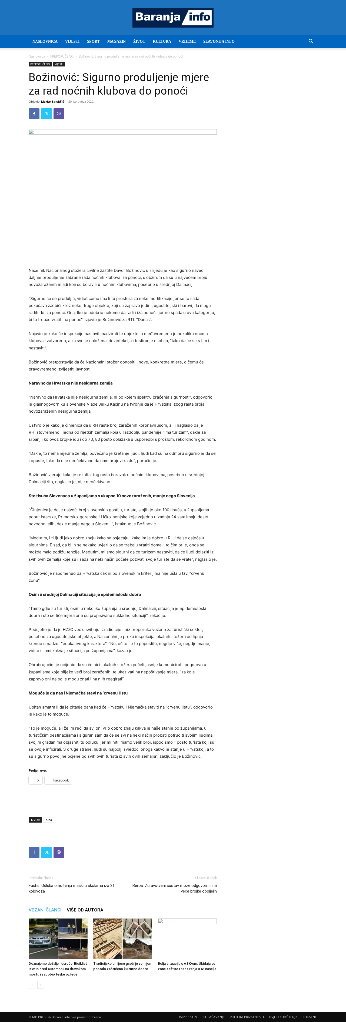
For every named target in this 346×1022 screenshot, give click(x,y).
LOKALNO (310, 1017)
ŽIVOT (139, 41)
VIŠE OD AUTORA (85, 910)
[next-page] (40, 985)
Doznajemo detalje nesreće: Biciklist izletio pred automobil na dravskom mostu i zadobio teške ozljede (58, 968)
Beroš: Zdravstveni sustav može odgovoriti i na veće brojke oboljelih (174, 888)
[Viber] (59, 113)
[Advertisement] (122, 799)
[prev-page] (32, 985)
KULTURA (162, 41)
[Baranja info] (173, 18)
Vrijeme (187, 41)
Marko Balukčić (52, 101)
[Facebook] (34, 113)
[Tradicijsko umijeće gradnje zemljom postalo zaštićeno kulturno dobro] (122, 939)
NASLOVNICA (45, 41)
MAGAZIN (116, 41)
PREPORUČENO (62, 56)
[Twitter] (46, 113)
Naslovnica (37, 56)
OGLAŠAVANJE (214, 1017)
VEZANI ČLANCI (45, 910)
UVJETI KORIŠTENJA (283, 1017)
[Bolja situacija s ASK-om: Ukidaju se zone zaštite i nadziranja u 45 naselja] (187, 939)
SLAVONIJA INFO (219, 41)
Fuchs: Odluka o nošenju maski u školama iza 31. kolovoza (72, 888)
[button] (310, 42)
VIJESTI (72, 41)
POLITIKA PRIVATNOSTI (247, 1017)
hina (49, 820)
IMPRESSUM (188, 1017)
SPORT (93, 41)
